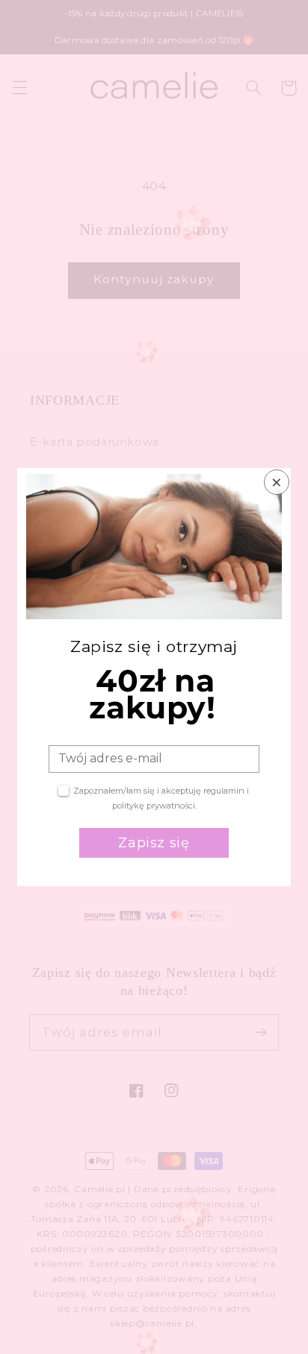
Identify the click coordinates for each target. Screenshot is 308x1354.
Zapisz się (153, 843)
